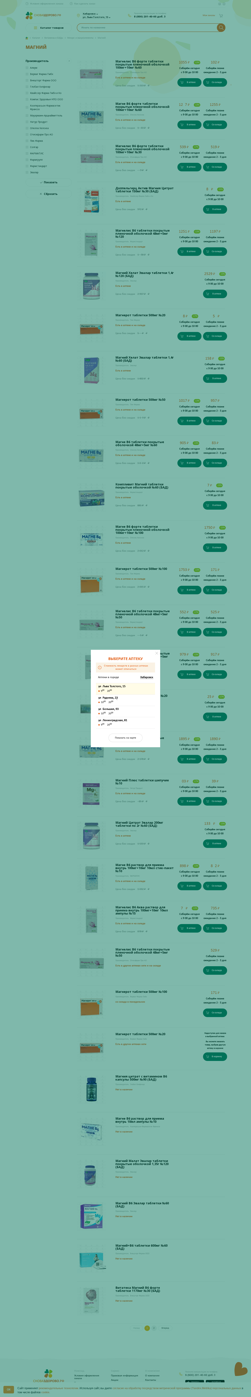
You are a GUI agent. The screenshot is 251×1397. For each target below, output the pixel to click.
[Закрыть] (156, 653)
